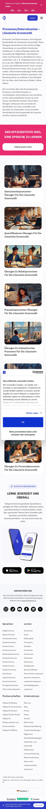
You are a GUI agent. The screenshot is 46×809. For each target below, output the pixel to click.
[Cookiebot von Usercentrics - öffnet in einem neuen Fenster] (32, 372)
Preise (26, 715)
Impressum (28, 769)
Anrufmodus (28, 654)
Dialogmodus (29, 666)
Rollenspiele (28, 638)
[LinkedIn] (33, 609)
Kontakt (27, 718)
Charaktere (28, 642)
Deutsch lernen (8, 646)
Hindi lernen (7, 674)
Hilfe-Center (28, 722)
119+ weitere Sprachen (11, 689)
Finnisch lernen (8, 662)
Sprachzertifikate (30, 670)
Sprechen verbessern (32, 677)
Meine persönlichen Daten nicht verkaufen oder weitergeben (23, 433)
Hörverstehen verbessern (33, 674)
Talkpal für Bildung (9, 703)
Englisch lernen (8, 631)
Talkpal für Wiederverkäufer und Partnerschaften (10, 722)
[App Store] (12, 570)
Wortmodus (28, 662)
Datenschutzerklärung (32, 726)
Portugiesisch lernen (10, 685)
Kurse (26, 634)
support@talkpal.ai (28, 600)
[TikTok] (12, 609)
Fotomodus (28, 650)
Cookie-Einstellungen (32, 730)
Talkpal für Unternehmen (11, 707)
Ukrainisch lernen (9, 650)
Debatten (27, 646)
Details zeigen (32, 413)
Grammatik (28, 631)
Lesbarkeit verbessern (32, 681)
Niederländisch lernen (10, 654)
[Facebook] (26, 609)
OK (23, 422)
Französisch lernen (9, 638)
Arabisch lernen (8, 666)
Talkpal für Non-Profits (11, 715)
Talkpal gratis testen (23, 147)
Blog (25, 707)
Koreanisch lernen (9, 681)
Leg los (32, 18)
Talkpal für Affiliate (9, 730)
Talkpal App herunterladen (24, 486)
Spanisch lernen (8, 634)
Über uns (27, 703)
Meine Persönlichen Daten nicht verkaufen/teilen (31, 761)
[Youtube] (19, 609)
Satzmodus (28, 658)
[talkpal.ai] (4, 18)
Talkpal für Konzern (9, 711)
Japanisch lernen (8, 677)
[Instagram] (5, 609)
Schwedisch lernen (9, 658)
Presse (26, 711)
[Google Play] (34, 570)
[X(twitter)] (40, 609)
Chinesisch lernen (9, 670)
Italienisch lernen (9, 642)
